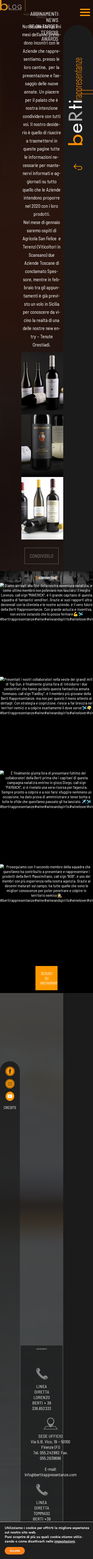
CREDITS (10, 1107)
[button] (85, 12)
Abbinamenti (44, 13)
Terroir (49, 32)
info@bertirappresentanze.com (51, 1474)
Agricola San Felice (40, 238)
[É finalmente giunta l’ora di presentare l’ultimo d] (46, 817)
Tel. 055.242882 (46, 1452)
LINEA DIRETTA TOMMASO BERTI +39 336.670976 (41, 1513)
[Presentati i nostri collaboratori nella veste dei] (46, 723)
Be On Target (43, 26)
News (52, 20)
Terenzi (29, 247)
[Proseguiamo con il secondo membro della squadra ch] (46, 911)
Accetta (15, 1551)
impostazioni (64, 1541)
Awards (49, 39)
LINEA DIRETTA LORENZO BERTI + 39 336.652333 (41, 1397)
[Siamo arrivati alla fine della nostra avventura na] (46, 630)
